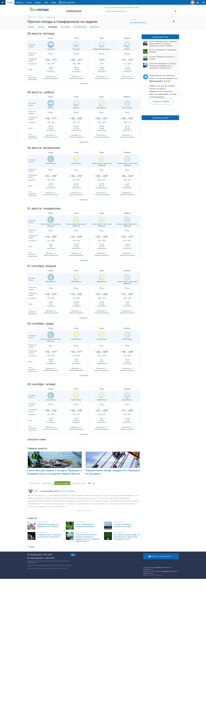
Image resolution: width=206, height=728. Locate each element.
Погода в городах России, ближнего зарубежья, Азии (121, 7)
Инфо (53, 2)
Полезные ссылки (160, 117)
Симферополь (74, 10)
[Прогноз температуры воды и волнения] (94, 483)
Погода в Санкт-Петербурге (152, 571)
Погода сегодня (47, 483)
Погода (10, 2)
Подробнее (84, 83)
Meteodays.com (148, 569)
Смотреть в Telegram (161, 101)
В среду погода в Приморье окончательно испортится (49, 536)
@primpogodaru (156, 81)
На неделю (52, 27)
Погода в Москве (148, 567)
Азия (46, 2)
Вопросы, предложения (161, 556)
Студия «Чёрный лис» (156, 575)
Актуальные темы (160, 36)
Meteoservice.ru (166, 567)
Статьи (29, 2)
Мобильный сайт (68, 2)
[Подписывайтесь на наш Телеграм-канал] (198, 2)
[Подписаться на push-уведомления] (192, 2)
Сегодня (41, 27)
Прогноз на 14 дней (79, 483)
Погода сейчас (34, 483)
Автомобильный (80, 27)
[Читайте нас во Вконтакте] (203, 2)
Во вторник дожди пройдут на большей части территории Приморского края (127, 537)
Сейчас (31, 27)
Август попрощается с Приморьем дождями (85, 525)
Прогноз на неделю (62, 483)
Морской (95, 27)
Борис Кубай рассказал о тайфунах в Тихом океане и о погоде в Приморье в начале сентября (163, 44)
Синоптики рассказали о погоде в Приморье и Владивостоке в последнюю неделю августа (54, 471)
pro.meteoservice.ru (138, 22)
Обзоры (38, 2)
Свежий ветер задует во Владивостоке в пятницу (47, 525)
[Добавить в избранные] (173, 21)
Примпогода (31, 17)
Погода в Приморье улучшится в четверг (122, 525)
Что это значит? (68, 491)
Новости (19, 2)
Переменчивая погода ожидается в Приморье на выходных (112, 471)
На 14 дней (65, 27)
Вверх (32, 547)
